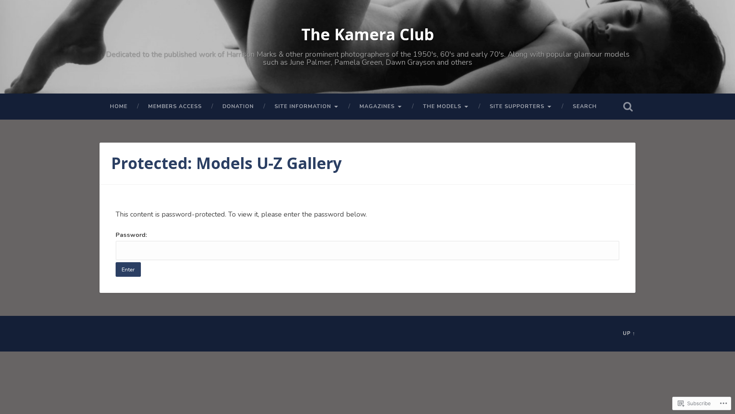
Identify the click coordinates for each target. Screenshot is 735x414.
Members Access (175, 106)
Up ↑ (629, 333)
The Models (442, 106)
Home (118, 106)
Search (585, 106)
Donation (238, 106)
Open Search (627, 107)
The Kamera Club (367, 34)
